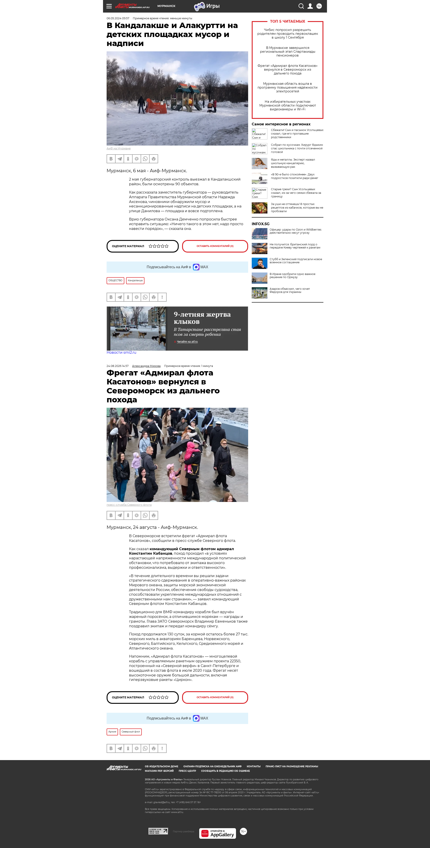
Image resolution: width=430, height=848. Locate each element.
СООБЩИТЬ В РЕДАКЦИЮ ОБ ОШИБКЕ (225, 771)
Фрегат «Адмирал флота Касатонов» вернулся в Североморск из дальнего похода (288, 69)
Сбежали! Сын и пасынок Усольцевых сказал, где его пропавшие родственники (297, 133)
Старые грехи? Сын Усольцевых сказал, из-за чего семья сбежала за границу (296, 192)
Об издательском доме (161, 766)
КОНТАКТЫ (253, 766)
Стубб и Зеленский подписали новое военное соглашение (296, 261)
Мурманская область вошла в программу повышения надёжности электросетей (288, 87)
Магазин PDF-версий (159, 771)
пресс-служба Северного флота (129, 504)
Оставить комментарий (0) (215, 246)
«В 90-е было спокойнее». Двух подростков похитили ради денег (294, 176)
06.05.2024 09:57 (118, 18)
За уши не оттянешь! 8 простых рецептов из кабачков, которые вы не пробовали (297, 207)
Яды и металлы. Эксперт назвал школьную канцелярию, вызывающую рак (293, 163)
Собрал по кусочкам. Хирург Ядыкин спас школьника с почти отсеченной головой (297, 148)
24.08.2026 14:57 (118, 366)
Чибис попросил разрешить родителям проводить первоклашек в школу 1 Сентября (287, 33)
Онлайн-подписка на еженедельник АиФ (212, 766)
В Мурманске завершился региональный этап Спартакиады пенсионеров (287, 51)
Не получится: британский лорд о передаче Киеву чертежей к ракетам (295, 246)
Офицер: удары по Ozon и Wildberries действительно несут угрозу (295, 231)
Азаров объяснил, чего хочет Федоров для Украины (290, 290)
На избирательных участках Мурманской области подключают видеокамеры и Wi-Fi (287, 105)
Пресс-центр (187, 771)
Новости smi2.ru (121, 352)
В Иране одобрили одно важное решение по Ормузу (292, 275)
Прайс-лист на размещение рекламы (292, 766)
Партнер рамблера (183, 831)
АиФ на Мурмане (119, 148)
